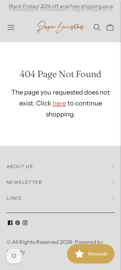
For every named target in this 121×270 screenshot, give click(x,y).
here (59, 103)
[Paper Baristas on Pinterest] (17, 223)
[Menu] (10, 27)
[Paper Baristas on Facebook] (10, 223)
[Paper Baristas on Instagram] (25, 223)
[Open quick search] (97, 27)
